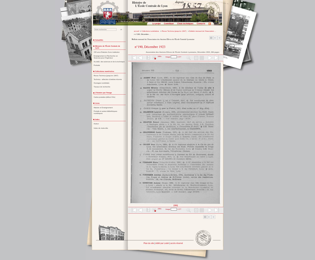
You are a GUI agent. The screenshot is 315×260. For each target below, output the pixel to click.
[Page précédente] (131, 134)
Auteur (96, 124)
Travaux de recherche (102, 87)
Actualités (99, 40)
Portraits (97, 65)
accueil (136, 31)
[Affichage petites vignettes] (202, 58)
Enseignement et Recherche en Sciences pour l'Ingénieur (106, 57)
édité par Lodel (162, 243)
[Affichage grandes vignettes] (195, 58)
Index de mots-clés (101, 128)
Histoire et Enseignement (103, 107)
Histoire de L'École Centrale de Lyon (149, 4)
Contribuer (169, 23)
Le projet (156, 23)
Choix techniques (185, 23)
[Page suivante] (220, 134)
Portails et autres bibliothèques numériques (105, 112)
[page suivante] (209, 58)
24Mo (159, 56)
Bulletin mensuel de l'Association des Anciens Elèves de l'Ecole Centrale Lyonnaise (163, 39)
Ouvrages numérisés (101, 83)
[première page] (133, 58)
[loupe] (188, 58)
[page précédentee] (140, 58)
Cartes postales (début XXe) (104, 97)
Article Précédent (215, 38)
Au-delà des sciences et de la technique (109, 62)
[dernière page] (215, 58)
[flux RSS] (210, 25)
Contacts (201, 23)
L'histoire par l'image (103, 93)
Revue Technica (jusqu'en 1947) (174, 31)
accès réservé (176, 243)
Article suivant (219, 38)
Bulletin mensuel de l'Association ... (202, 31)
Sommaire (211, 38)
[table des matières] (147, 58)
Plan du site (149, 243)
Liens (97, 103)
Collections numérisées (150, 31)
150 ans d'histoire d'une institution (107, 52)
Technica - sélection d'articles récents (108, 79)
